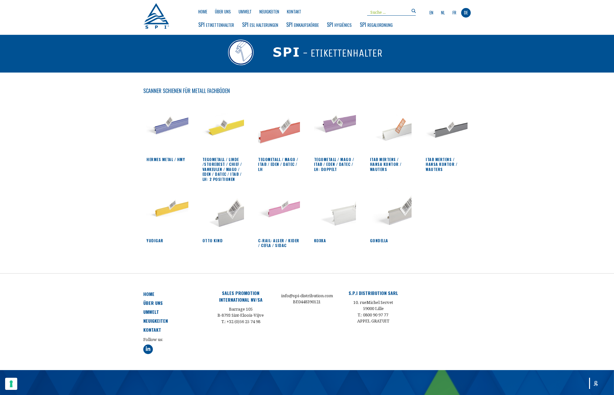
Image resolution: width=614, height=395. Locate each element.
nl (443, 12)
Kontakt (294, 12)
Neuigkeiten (269, 12)
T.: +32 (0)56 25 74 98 (240, 321)
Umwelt (245, 12)
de (466, 12)
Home (202, 12)
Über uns (223, 12)
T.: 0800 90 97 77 (373, 315)
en (431, 12)
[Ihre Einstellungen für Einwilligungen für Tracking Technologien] (11, 384)
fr (454, 12)
